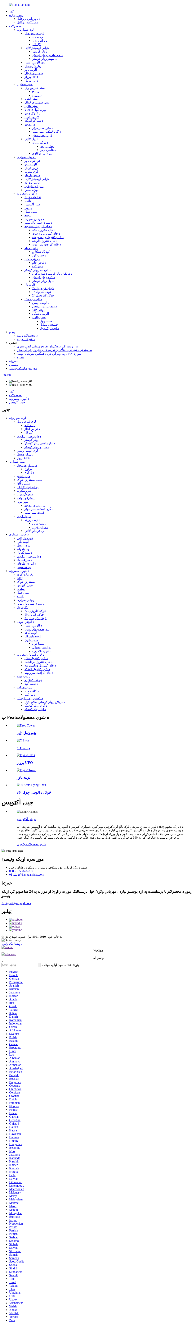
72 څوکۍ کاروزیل (43, 288)
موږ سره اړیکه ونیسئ (23, 368)
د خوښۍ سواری (26, 157)
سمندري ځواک (33, 73)
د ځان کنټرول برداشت (46, 233)
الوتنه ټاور (30, 69)
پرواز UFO (31, 77)
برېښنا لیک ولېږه (12, 943)
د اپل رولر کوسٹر (43, 280)
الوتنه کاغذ (38, 310)
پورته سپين (31, 189)
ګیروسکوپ (31, 117)
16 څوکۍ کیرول (42, 291)
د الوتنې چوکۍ (33, 299)
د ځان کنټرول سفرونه (38, 226)
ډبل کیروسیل (32, 66)
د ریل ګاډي (31, 138)
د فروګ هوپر (32, 113)
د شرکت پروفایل (27, 22)
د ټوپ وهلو (31, 248)
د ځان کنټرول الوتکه (44, 240)
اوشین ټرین (47, 146)
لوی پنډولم (31, 171)
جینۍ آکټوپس (32, 204)
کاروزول (29, 284)
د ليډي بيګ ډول (49, 328)
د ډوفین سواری (34, 219)
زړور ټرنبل (31, 80)
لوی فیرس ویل (34, 33)
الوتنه (27, 215)
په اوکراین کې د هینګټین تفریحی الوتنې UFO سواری (49, 353)
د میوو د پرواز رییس (44, 306)
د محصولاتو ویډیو (27, 335)
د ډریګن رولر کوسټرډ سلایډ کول (52, 273)
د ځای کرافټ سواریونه (46, 244)
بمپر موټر (30, 124)
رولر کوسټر (39, 51)
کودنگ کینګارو (41, 251)
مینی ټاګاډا (31, 106)
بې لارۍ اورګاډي (42, 153)
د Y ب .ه (37, 37)
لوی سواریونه (25, 29)
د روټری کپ (32, 259)
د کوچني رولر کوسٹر (37, 270)
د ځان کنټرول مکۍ (43, 230)
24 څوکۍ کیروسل (43, 295)
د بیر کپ (37, 266)
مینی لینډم (31, 98)
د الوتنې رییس (41, 302)
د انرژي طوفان (33, 186)
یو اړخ (35, 91)
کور (11, 11)
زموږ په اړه (16, 15)
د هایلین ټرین (48, 149)
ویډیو (12, 331)
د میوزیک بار (32, 175)
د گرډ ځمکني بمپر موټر (46, 131)
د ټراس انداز (39, 40)
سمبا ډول (46, 321)
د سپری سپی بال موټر (38, 222)
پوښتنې (13, 364)
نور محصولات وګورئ (31, 844)
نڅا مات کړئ (32, 197)
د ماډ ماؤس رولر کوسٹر (47, 55)
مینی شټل (30, 211)
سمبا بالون (39, 317)
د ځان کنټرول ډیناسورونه (48, 237)
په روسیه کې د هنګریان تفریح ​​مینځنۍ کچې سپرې (47, 346)
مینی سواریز (25, 84)
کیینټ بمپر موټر (42, 135)
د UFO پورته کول (35, 109)
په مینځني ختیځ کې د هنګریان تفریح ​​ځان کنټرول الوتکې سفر (54, 350)
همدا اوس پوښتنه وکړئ (16, 903)
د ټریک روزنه (40, 142)
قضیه (20, 357)
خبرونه (13, 361)
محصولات (15, 26)
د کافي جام (39, 262)
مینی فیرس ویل (34, 87)
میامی (28, 208)
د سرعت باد (32, 182)
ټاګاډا (27, 200)
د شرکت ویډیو (26, 339)
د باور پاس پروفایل (28, 18)
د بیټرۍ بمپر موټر (42, 128)
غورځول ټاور (32, 160)
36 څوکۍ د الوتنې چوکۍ (34, 792)
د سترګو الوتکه (33, 120)
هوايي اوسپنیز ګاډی (36, 47)
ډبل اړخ (37, 95)
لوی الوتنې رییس (35, 62)
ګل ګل (36, 44)
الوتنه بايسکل (40, 313)
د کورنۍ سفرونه (27, 193)
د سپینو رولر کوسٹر (44, 58)
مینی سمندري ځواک (37, 102)
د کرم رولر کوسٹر (43, 277)
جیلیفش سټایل (49, 324)
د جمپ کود (39, 255)
